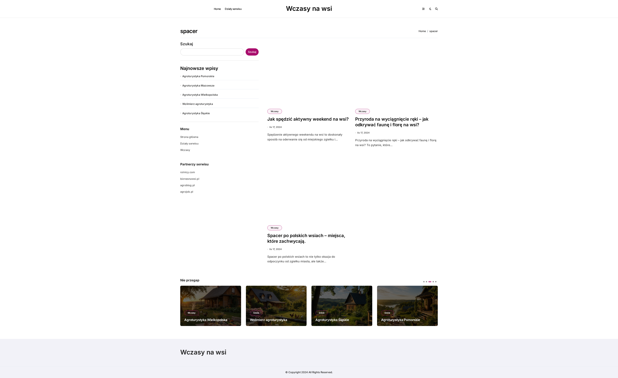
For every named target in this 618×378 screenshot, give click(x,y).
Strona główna (189, 137)
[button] (433, 305)
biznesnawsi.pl (189, 178)
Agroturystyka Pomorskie (198, 76)
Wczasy (185, 150)
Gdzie (190, 312)
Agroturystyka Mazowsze (198, 85)
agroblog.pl (187, 185)
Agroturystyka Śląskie (196, 113)
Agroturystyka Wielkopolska (200, 94)
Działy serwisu (233, 8)
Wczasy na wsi (309, 8)
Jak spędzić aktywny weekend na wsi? (308, 119)
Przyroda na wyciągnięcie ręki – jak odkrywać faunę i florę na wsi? (391, 121)
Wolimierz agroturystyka (197, 103)
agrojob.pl (186, 191)
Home (217, 8)
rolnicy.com (187, 172)
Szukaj (186, 44)
